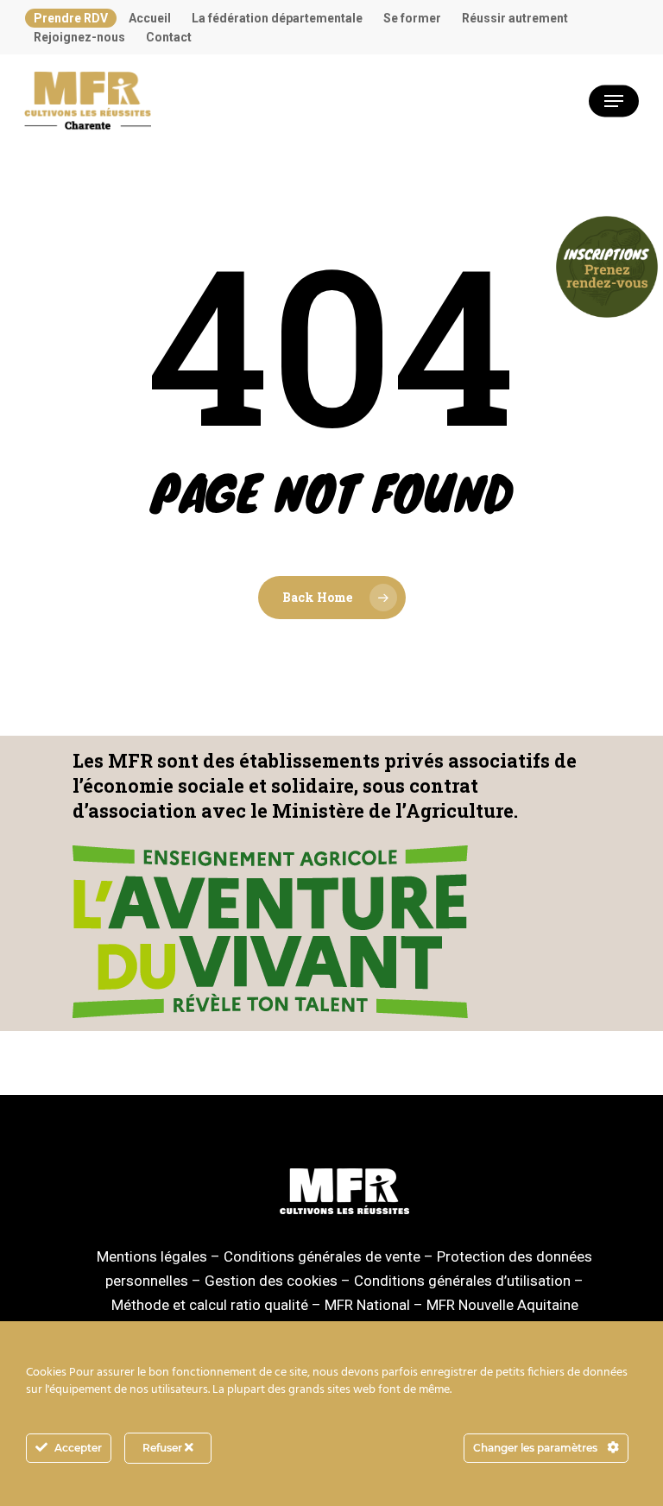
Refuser (163, 1447)
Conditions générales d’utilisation (462, 1280)
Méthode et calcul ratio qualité (209, 1304)
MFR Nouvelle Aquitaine (502, 1304)
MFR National (367, 1304)
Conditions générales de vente (322, 1256)
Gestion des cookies (271, 1280)
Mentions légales (152, 1256)
